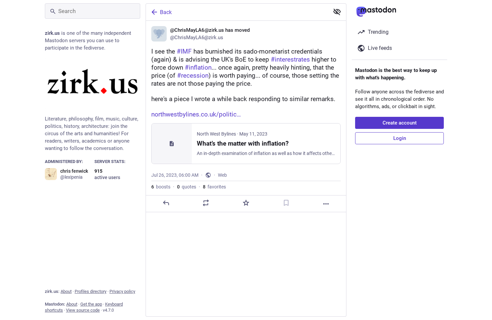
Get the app (91, 304)
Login (399, 138)
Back (166, 12)
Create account (400, 123)
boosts (160, 186)
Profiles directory (90, 291)
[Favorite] (246, 203)
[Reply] (166, 203)
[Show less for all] (337, 12)
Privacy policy (122, 291)
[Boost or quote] (206, 203)
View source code (83, 310)
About (66, 291)
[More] (326, 204)
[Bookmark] (286, 203)
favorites (214, 186)
